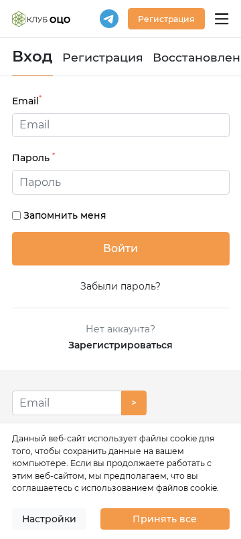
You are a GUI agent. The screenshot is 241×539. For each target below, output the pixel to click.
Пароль (33, 157)
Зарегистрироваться (120, 345)
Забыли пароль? (120, 286)
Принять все (165, 519)
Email (27, 100)
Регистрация (102, 57)
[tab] (121, 182)
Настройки (49, 519)
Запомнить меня (64, 215)
